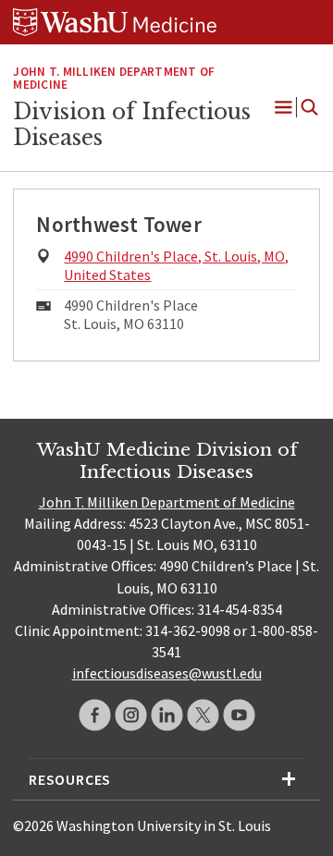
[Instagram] (131, 715)
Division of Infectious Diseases (132, 125)
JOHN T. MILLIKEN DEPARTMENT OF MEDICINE (114, 78)
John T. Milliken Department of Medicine (167, 502)
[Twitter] (203, 715)
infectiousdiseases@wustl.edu (167, 673)
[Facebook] (95, 715)
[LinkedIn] (167, 715)
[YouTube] (239, 715)
